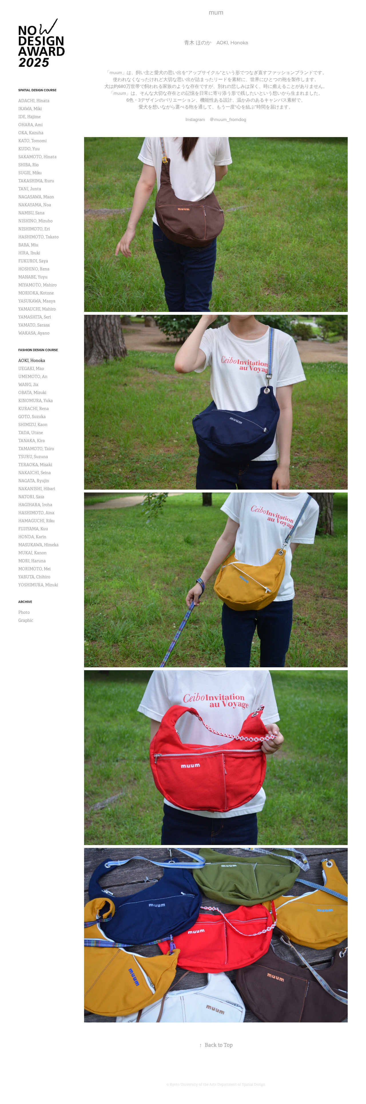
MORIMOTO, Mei (34, 568)
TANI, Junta (29, 188)
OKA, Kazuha (30, 132)
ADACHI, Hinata (33, 100)
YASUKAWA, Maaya (36, 301)
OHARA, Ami (30, 124)
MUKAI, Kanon (32, 552)
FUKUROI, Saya (33, 261)
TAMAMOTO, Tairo (36, 448)
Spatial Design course (37, 90)
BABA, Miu (28, 245)
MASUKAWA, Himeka (38, 544)
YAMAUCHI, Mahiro (37, 309)
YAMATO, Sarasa (34, 325)
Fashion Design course (38, 350)
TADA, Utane (30, 432)
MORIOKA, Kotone (36, 293)
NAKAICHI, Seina (34, 472)
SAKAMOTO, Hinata (37, 156)
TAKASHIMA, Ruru (36, 180)
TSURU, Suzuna (33, 456)
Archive (25, 602)
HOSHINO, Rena (33, 269)
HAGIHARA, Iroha (35, 504)
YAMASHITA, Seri (34, 317)
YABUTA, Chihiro (34, 576)
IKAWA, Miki (30, 108)
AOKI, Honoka (31, 360)
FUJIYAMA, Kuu (33, 528)
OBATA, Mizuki (32, 392)
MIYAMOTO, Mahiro (37, 285)
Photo (24, 612)
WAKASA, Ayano (33, 333)
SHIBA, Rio (28, 164)
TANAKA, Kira (31, 440)
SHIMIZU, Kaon (32, 424)
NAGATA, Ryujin (33, 480)
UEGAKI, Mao (31, 368)
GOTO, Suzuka (32, 416)
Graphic (25, 620)
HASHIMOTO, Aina (36, 512)
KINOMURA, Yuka (35, 400)
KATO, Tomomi (32, 140)
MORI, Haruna (32, 560)
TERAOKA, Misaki (35, 464)
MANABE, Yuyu (32, 277)
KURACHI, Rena (33, 408)
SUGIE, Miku (30, 172)
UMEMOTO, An (32, 376)
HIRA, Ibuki (29, 253)
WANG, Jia (28, 384)
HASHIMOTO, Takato (38, 237)
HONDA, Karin (32, 536)
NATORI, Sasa (31, 496)
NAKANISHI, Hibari (36, 488)
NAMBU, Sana (31, 212)
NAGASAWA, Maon (36, 196)
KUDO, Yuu (29, 148)
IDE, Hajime (29, 116)
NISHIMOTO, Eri (34, 229)
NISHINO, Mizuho (35, 220)
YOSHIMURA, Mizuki (38, 584)
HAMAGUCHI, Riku (36, 520)
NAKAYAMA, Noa (34, 204)
